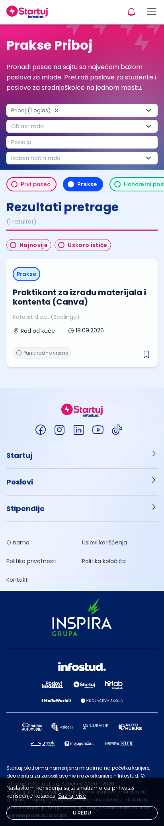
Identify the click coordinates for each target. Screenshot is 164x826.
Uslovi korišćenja (104, 542)
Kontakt (17, 580)
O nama (17, 542)
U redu (82, 813)
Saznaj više (72, 796)
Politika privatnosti (31, 561)
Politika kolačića (104, 561)
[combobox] (82, 110)
